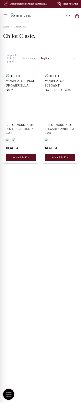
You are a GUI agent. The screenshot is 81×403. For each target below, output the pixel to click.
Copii (9, 264)
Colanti (10, 252)
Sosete (9, 245)
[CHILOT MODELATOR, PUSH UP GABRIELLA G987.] (21, 97)
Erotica (10, 258)
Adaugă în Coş (21, 157)
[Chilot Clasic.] (21, 15)
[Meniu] (5, 16)
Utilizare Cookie (15, 317)
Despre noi (12, 336)
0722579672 (19, 359)
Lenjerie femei (14, 271)
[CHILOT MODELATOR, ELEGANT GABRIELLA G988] (60, 97)
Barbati (10, 277)
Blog (9, 343)
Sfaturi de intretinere (17, 330)
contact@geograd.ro (23, 366)
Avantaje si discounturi (19, 324)
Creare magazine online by (30, 393)
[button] (77, 15)
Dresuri (10, 233)
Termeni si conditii (16, 305)
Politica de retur (15, 298)
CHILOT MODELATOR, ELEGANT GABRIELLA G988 (59, 128)
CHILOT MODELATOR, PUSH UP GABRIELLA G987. (20, 128)
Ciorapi (10, 239)
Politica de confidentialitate (21, 311)
